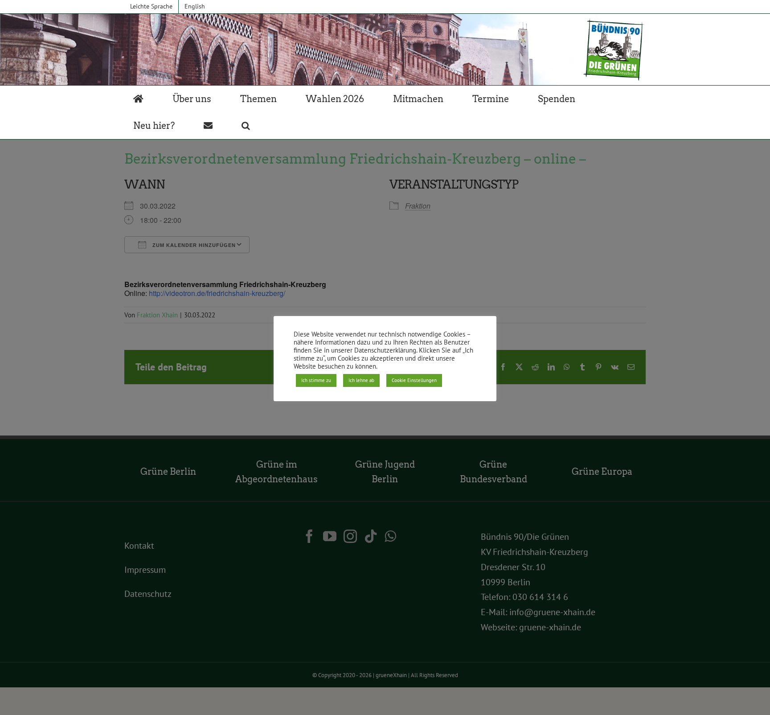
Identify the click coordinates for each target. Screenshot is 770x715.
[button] (246, 125)
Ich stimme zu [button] (316, 380)
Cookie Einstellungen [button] (414, 380)
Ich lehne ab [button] (361, 380)
